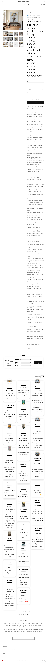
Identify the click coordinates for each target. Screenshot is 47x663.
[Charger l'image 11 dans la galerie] (16, 44)
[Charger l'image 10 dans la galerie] (10, 44)
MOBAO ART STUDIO (9, 660)
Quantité (28, 92)
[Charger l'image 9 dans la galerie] (5, 44)
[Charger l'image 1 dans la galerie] (5, 34)
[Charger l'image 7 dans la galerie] (16, 39)
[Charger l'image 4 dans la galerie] (21, 34)
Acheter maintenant (35, 102)
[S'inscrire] (33, 638)
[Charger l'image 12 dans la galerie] (21, 44)
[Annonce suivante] (44, 1)
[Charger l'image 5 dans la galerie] (5, 39)
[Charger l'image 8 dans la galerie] (21, 39)
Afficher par (37, 376)
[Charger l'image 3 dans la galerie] (16, 34)
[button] (2, 4)
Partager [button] (29, 348)
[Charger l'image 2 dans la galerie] (10, 34)
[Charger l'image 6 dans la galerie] (10, 39)
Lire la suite (9, 607)
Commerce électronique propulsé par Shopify (19, 660)
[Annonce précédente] (2, 1)
